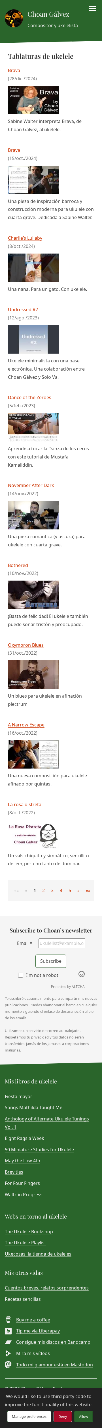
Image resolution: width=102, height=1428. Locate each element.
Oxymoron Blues (26, 645)
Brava (14, 70)
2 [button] (43, 890)
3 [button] (52, 890)
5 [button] (70, 890)
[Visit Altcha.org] (81, 975)
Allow (83, 1416)
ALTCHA (78, 986)
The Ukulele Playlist (25, 1242)
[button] (16, 890)
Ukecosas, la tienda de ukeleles (38, 1254)
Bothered (18, 565)
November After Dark (31, 485)
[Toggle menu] (92, 8)
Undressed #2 (23, 309)
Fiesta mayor (18, 1096)
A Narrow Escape (26, 725)
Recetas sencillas (23, 1299)
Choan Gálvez (48, 13)
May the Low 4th (22, 1160)
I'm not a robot (42, 975)
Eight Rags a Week (24, 1138)
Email (24, 943)
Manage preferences (29, 1416)
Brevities (14, 1172)
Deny (62, 1416)
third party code (68, 1396)
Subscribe (50, 961)
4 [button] (61, 890)
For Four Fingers (22, 1183)
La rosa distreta (24, 804)
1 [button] (34, 890)
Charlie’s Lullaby (25, 238)
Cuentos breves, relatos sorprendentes (47, 1288)
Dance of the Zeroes (29, 397)
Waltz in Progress (23, 1194)
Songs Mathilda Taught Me (33, 1107)
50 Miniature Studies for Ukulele (39, 1149)
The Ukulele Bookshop (29, 1231)
